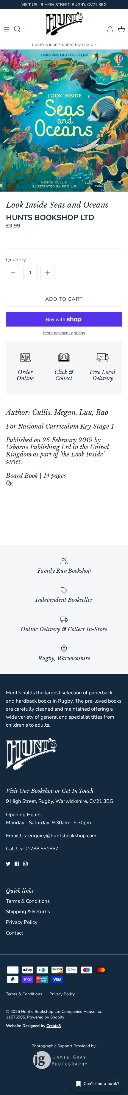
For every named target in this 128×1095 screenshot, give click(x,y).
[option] (64, 121)
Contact (14, 933)
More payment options (64, 333)
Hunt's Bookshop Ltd (40, 1011)
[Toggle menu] (6, 29)
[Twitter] (8, 864)
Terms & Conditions (28, 901)
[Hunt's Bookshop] (64, 24)
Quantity (16, 259)
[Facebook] (17, 864)
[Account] (108, 29)
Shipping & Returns (28, 911)
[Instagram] (25, 864)
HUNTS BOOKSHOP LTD (50, 218)
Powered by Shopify (45, 1017)
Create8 (53, 1026)
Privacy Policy (22, 922)
